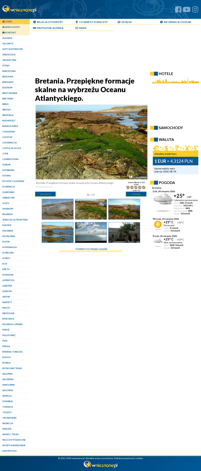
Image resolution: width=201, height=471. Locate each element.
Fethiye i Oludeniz (13, 181)
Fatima (6, 175)
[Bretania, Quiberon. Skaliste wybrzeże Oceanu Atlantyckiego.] (57, 241)
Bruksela (8, 115)
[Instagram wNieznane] (195, 10)
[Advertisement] (107, 54)
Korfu (6, 258)
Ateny (6, 65)
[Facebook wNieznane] (178, 10)
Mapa (82, 27)
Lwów (6, 296)
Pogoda (167, 182)
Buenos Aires (10, 126)
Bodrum (7, 87)
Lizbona (7, 285)
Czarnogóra (10, 159)
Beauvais (7, 76)
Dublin (6, 164)
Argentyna (9, 60)
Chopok (7, 137)
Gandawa (8, 192)
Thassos (7, 406)
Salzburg (8, 379)
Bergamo (8, 82)
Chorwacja (9, 142)
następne (136, 194)
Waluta (166, 139)
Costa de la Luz (11, 148)
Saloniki (7, 373)
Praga (6, 346)
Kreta (6, 269)
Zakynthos (9, 450)
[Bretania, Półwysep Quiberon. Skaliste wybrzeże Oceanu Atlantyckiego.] (124, 218)
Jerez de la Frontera (15, 219)
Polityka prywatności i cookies (128, 458)
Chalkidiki (8, 131)
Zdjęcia (126, 21)
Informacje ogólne (177, 21)
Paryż (5, 329)
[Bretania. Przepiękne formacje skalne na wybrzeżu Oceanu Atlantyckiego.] (91, 218)
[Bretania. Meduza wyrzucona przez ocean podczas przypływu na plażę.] (57, 218)
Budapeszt (9, 120)
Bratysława (9, 93)
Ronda (6, 362)
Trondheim (9, 417)
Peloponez (9, 335)
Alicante (7, 43)
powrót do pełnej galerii (91, 249)
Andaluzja (9, 54)
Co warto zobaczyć (93, 21)
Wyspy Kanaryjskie (13, 445)
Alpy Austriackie (12, 49)
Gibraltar (8, 197)
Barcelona (9, 71)
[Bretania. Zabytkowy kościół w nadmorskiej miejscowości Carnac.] (124, 241)
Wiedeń (6, 428)
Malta (6, 307)
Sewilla (7, 395)
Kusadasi (8, 274)
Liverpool (8, 280)
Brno (5, 104)
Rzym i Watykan (12, 368)
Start (9, 21)
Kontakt (10, 32)
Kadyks (6, 225)
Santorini (8, 384)
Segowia (7, 390)
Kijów (6, 241)
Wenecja (7, 423)
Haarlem (7, 208)
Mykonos (8, 318)
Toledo (7, 412)
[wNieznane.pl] (100, 467)
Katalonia (8, 236)
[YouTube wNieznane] (187, 10)
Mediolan (8, 313)
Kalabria (7, 230)
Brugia (6, 109)
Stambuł (7, 401)
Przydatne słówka (50, 27)
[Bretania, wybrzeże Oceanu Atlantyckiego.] (91, 241)
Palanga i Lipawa (12, 324)
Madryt (7, 302)
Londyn (7, 291)
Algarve (7, 38)
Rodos (6, 357)
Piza (4, 340)
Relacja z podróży (50, 21)
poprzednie (45, 194)
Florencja (8, 186)
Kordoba (8, 252)
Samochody (12, 27)
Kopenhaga (9, 247)
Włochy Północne (14, 439)
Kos (4, 263)
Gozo (5, 203)
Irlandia (7, 214)
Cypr (5, 153)
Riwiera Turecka (12, 351)
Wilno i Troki (10, 434)
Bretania (7, 98)
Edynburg (8, 170)
